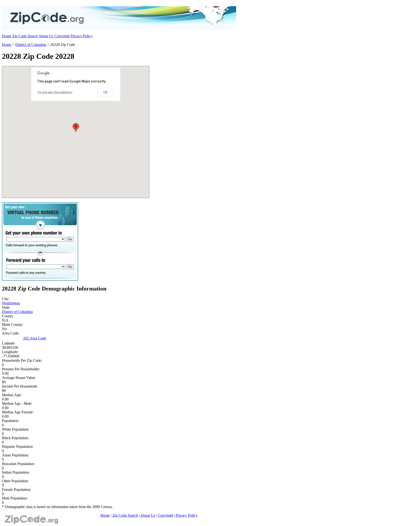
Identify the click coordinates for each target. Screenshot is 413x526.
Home (6, 36)
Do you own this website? (55, 92)
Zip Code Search (25, 36)
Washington (11, 303)
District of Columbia (30, 45)
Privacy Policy (81, 36)
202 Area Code (34, 338)
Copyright (62, 36)
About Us (45, 36)
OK (105, 92)
